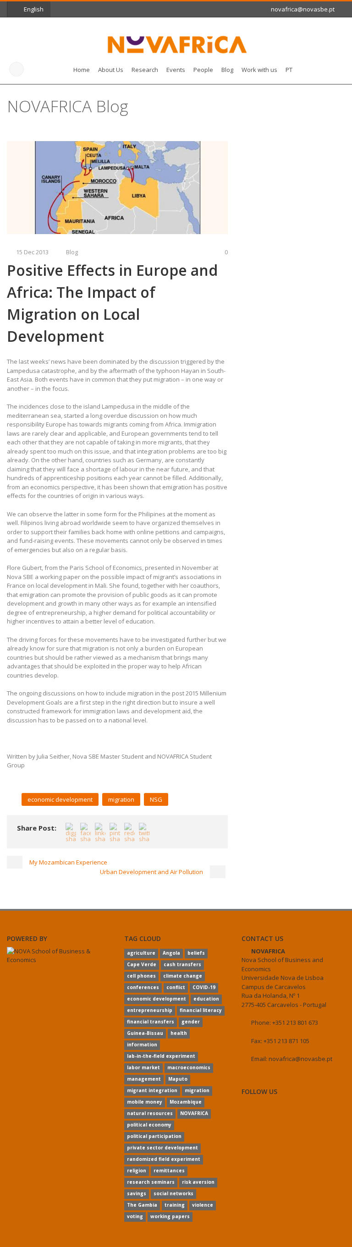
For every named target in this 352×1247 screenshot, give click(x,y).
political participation (154, 1136)
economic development (60, 799)
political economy (149, 1124)
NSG (156, 799)
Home (81, 70)
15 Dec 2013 (32, 252)
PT (289, 70)
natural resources (150, 1113)
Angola (171, 953)
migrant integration (152, 1090)
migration (121, 799)
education (206, 998)
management (144, 1079)
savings (136, 1193)
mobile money (144, 1102)
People (203, 70)
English (34, 9)
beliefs (196, 953)
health (178, 1033)
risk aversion (198, 1182)
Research (145, 70)
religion (136, 1170)
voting (135, 1216)
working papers (170, 1216)
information (142, 1044)
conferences (143, 987)
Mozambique (186, 1102)
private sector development (162, 1147)
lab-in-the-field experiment (161, 1056)
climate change (182, 976)
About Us (110, 70)
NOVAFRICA (194, 1113)
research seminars (151, 1182)
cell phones (141, 976)
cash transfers (182, 964)
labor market (143, 1067)
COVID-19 (203, 987)
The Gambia (142, 1205)
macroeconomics (188, 1067)
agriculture (141, 953)
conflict (175, 987)
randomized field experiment (163, 1159)
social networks (173, 1193)
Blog (227, 70)
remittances (169, 1170)
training (175, 1205)
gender (191, 1021)
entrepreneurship (149, 1010)
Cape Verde (141, 964)
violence (202, 1205)
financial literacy (201, 1010)
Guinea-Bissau (145, 1033)
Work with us (259, 70)
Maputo (177, 1079)
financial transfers (150, 1021)
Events (175, 70)
